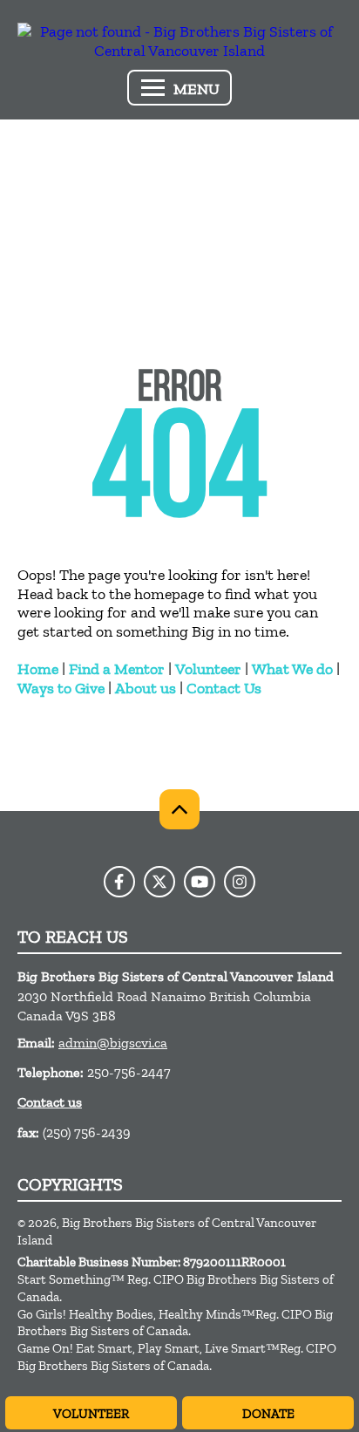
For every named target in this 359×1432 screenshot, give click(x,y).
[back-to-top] (179, 809)
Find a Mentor (117, 668)
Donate (268, 1414)
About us (145, 688)
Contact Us (223, 688)
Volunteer (208, 668)
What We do (292, 668)
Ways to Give (61, 688)
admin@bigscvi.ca (112, 1042)
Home (37, 668)
